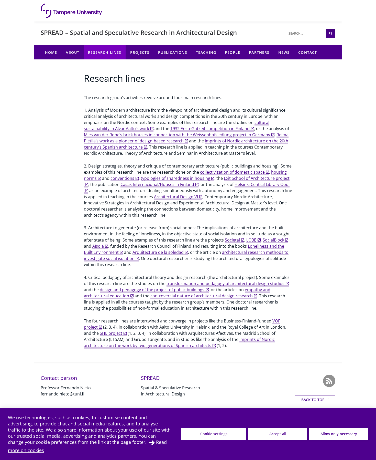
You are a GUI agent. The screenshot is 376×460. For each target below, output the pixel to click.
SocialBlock (273, 240)
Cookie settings (213, 433)
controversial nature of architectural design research (201, 296)
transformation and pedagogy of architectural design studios (225, 283)
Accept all (277, 433)
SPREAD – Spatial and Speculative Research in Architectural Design (139, 32)
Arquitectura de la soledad (158, 252)
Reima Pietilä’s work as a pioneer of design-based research (186, 138)
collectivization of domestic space (232, 172)
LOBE (251, 240)
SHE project (111, 333)
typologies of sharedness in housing (175, 178)
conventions (122, 178)
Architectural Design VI (176, 197)
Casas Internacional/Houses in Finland (157, 184)
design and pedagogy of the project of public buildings (152, 289)
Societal (232, 240)
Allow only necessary (338, 433)
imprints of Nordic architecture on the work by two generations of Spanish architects (179, 342)
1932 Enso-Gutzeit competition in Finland (210, 128)
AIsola (98, 246)
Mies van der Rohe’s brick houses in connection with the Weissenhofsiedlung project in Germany (177, 135)
